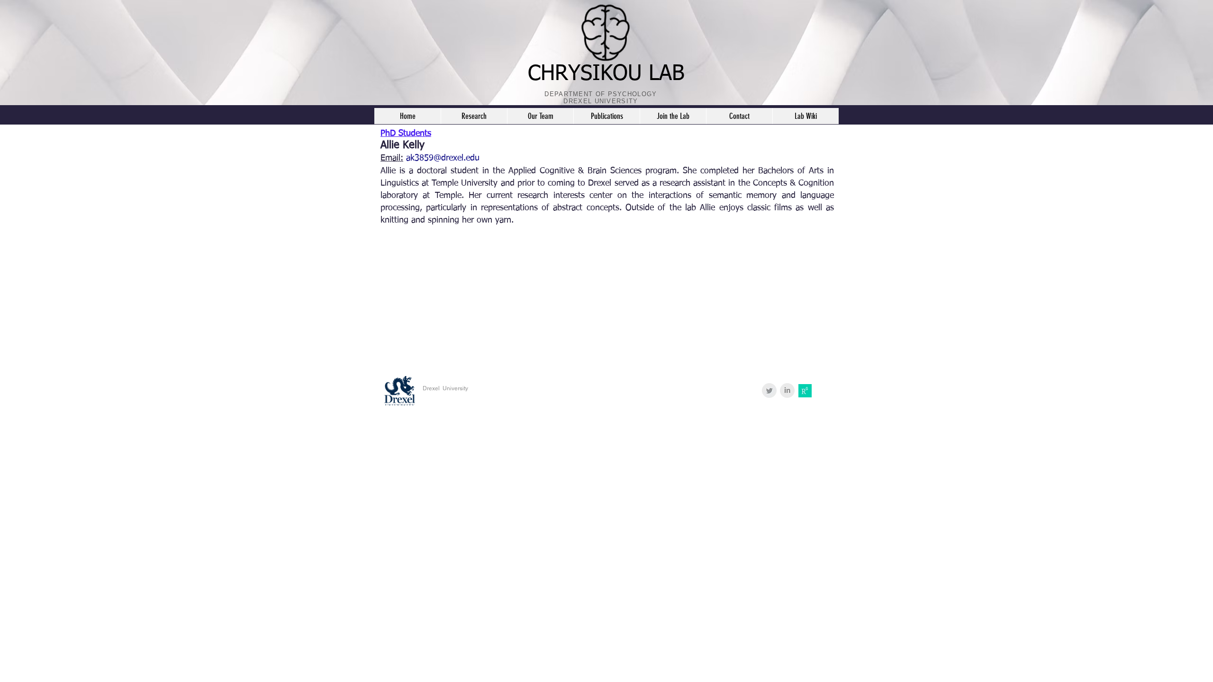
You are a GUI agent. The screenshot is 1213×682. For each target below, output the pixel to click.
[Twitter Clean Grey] (769, 390)
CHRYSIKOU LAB (606, 74)
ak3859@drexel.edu (443, 158)
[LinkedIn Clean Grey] (787, 390)
